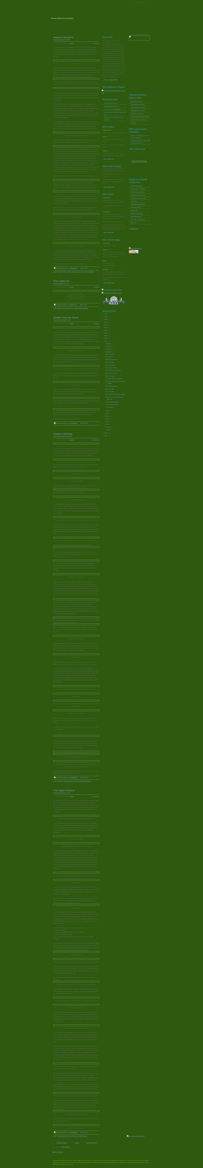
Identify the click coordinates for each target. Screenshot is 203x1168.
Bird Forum (133, 123)
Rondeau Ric (134, 210)
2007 (105, 341)
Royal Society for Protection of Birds (140, 116)
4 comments (96, 287)
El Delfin (60, 781)
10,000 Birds (134, 201)
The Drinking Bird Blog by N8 (138, 195)
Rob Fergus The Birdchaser (138, 219)
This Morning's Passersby (112, 402)
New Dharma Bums (136, 207)
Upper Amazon (82, 1136)
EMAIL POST (84, 268)
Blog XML (87, 29)
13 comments (96, 796)
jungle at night (66, 308)
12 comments (96, 43)
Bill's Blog (73, 2)
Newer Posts (61, 1143)
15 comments (96, 439)
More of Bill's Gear (109, 159)
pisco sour (75, 1136)
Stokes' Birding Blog (136, 216)
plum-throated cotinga (78, 272)
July (107, 413)
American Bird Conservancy (138, 110)
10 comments (96, 323)
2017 (105, 314)
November (108, 346)
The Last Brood (109, 407)
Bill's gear (85, 2)
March (107, 424)
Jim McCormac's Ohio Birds (138, 189)
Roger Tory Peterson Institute (138, 120)
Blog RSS (78, 29)
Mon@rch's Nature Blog (137, 213)
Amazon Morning (62, 433)
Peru (71, 308)
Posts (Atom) (65, 1147)
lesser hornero (67, 781)
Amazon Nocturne (63, 37)
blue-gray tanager (63, 1136)
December (108, 343)
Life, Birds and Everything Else (138, 198)
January (108, 429)
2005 (105, 435)
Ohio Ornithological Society (138, 104)
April (107, 421)
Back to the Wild (109, 389)
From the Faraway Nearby (137, 192)
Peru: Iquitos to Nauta (111, 367)
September (109, 351)
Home (77, 1143)
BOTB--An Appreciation (111, 386)
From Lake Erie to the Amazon (113, 370)
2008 (105, 338)
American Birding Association (138, 107)
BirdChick (133, 222)
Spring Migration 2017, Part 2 (111, 106)
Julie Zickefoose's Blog (136, 186)
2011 (105, 330)
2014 (105, 322)
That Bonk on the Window (112, 404)
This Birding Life (101, 2)
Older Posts (91, 1143)
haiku (59, 308)
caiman (69, 272)
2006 (105, 433)
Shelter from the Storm (66, 317)
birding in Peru (62, 272)
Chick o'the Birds (109, 391)
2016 (105, 316)
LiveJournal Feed (97, 29)
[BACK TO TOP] (57, 1152)
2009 (105, 335)
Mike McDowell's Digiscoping (138, 204)
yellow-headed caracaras (81, 308)
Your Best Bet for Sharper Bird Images (115, 394)
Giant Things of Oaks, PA (110, 103)
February (108, 427)
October (108, 349)
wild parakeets (87, 781)
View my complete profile (111, 79)
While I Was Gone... (110, 376)
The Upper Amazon (64, 790)
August (108, 410)
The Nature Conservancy (137, 113)
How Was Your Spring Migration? (112, 109)
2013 (105, 325)
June (107, 416)
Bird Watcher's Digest (59, 2)
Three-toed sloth (89, 272)
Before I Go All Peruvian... (112, 373)
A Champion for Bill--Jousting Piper (114, 378)
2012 (105, 327)
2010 (105, 333)
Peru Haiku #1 (61, 281)
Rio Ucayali (79, 781)
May (107, 419)
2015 (105, 319)
